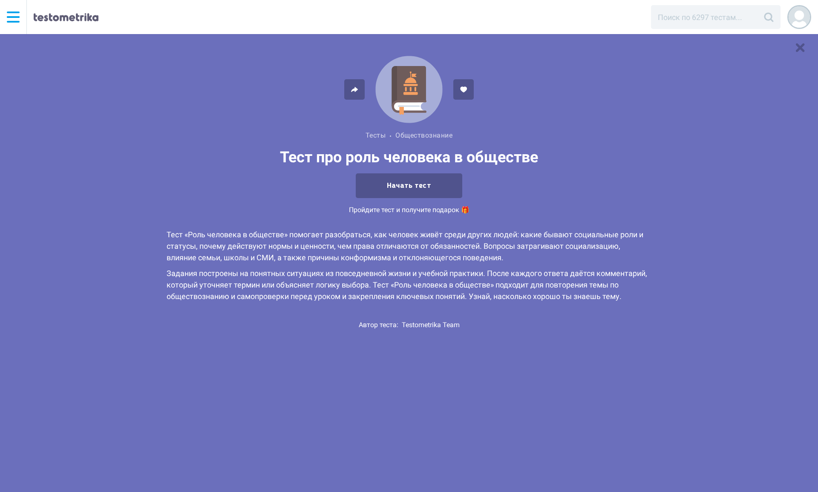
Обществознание (423, 135)
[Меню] (13, 17)
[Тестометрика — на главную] (66, 17)
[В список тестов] (800, 47)
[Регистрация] (799, 17)
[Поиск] (768, 17)
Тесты (376, 135)
